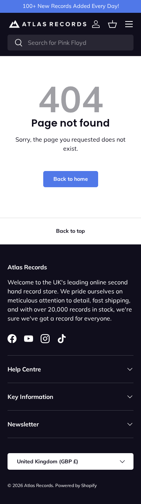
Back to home (70, 179)
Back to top (70, 231)
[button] (112, 24)
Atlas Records (38, 485)
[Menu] (129, 24)
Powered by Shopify (76, 485)
